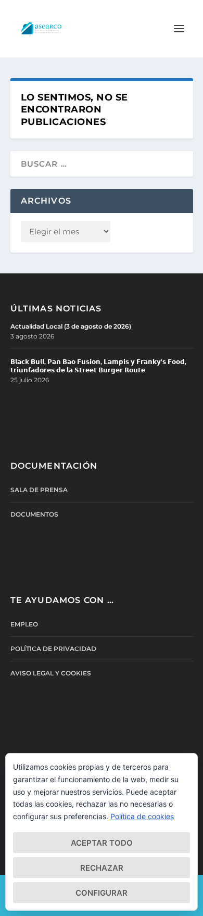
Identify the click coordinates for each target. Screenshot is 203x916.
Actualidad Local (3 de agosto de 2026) (70, 326)
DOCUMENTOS (34, 514)
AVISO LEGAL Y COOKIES (50, 673)
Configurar (101, 893)
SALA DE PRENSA (39, 490)
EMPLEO (24, 624)
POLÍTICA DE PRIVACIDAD (53, 649)
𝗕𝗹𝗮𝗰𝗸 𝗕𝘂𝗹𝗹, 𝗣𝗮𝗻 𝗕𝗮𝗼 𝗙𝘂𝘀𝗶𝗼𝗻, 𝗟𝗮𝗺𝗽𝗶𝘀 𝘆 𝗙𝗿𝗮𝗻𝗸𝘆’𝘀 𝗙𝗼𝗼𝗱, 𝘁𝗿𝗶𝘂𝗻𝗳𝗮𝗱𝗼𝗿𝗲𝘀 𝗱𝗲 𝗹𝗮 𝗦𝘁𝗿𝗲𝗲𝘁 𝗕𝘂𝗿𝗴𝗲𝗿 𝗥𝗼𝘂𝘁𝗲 (98, 366)
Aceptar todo (102, 843)
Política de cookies (142, 816)
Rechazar (101, 868)
